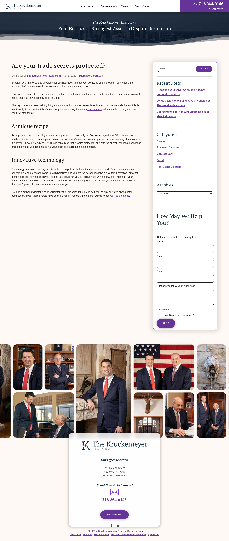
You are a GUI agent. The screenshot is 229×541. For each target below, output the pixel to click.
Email (161, 256)
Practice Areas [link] (108, 6)
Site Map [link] (87, 534)
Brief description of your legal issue (176, 286)
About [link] (91, 6)
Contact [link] (146, 6)
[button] (111, 525)
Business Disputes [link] (89, 75)
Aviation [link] (161, 141)
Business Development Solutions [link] (128, 534)
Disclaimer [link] (75, 534)
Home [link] (82, 6)
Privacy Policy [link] (101, 534)
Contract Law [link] (164, 153)
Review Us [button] (114, 515)
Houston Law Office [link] (114, 475)
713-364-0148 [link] (211, 4)
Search (204, 69)
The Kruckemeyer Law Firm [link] (44, 75)
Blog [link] (137, 6)
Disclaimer (163, 309)
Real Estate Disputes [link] (169, 166)
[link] (23, 6)
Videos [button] (124, 6)
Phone (160, 271)
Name (160, 241)
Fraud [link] (160, 160)
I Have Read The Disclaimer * (177, 315)
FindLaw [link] (154, 534)
